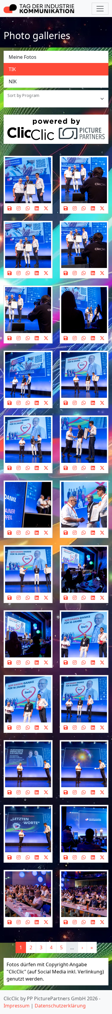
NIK (13, 81)
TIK (12, 69)
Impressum (17, 1005)
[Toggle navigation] (100, 9)
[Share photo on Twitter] (46, 208)
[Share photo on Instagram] (18, 208)
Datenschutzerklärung (60, 1005)
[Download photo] (9, 208)
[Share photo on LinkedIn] (36, 208)
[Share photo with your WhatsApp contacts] (27, 208)
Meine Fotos (22, 57)
